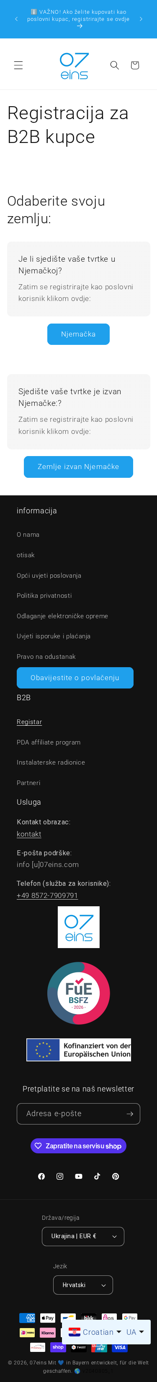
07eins (38, 1363)
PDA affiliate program (49, 742)
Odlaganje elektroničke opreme (62, 616)
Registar (29, 722)
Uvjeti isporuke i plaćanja (54, 636)
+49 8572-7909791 (47, 896)
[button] (18, 65)
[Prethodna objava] (16, 19)
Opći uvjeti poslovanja (49, 575)
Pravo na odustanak (46, 656)
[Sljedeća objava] (141, 19)
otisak (26, 555)
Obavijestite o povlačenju (75, 678)
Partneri (28, 783)
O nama (28, 534)
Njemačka (78, 334)
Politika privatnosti (44, 595)
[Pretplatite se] (130, 1113)
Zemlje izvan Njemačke (78, 467)
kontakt (29, 834)
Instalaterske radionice (51, 762)
